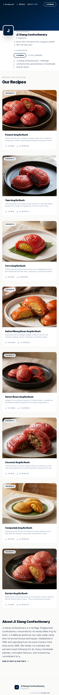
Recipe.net (9, 4)
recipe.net (45, 693)
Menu (22, 4)
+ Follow (50, 4)
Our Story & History (14, 661)
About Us (32, 4)
